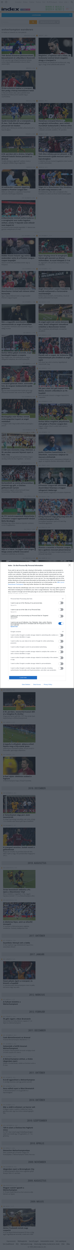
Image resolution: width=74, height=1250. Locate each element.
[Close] (70, 565)
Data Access (37, 684)
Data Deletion (26, 684)
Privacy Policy (48, 684)
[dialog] (37, 625)
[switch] (60, 603)
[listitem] (37, 599)
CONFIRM (23, 677)
